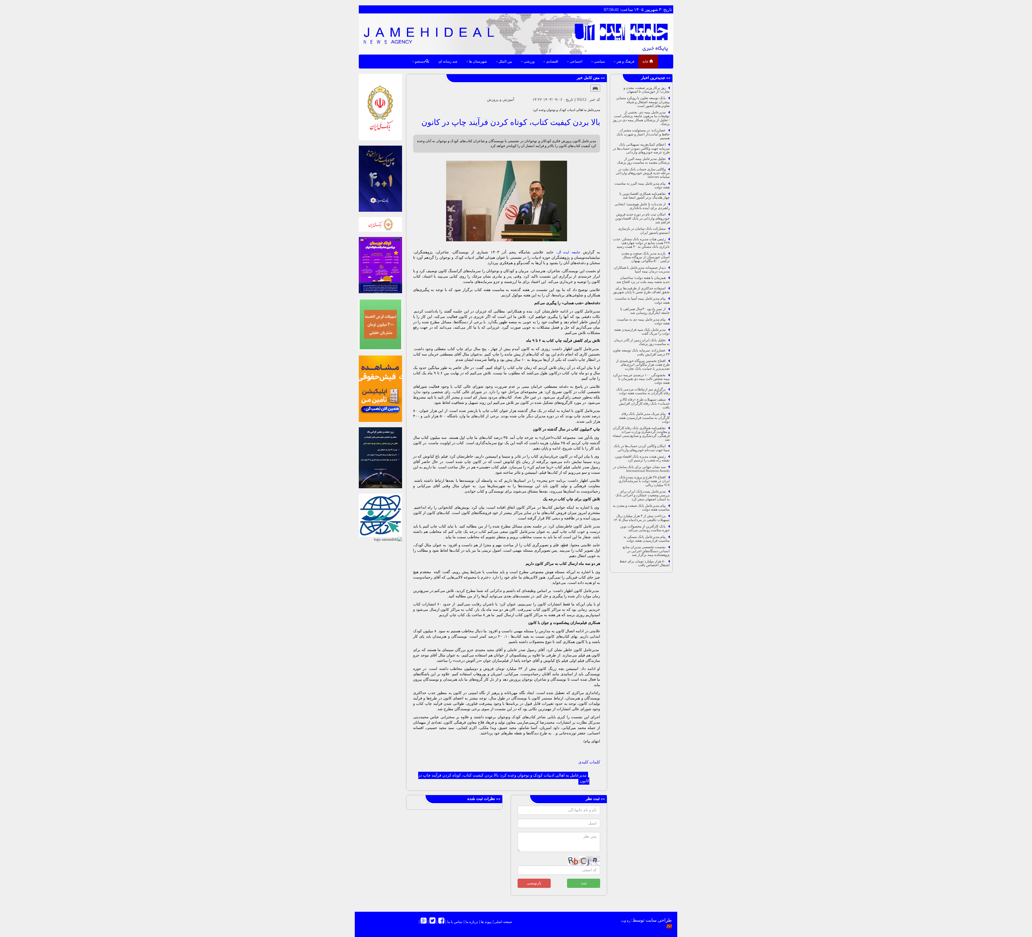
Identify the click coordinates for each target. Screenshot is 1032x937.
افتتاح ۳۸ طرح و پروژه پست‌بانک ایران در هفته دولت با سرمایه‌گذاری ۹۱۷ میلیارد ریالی (644, 481)
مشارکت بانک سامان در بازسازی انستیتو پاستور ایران (644, 230)
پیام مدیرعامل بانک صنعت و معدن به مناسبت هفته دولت (641, 507)
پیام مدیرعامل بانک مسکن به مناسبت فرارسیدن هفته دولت (647, 539)
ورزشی (529, 61)
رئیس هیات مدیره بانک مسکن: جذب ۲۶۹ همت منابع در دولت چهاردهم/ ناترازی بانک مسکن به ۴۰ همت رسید (641, 243)
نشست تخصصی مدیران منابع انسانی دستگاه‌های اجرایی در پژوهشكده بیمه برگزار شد (646, 551)
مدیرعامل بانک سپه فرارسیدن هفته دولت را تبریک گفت (642, 331)
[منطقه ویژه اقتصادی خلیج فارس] (380, 457)
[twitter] (432, 922)
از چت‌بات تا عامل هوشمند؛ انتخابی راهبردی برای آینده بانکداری (642, 206)
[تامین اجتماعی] (380, 388)
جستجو (419, 61)
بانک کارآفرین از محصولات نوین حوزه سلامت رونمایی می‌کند (645, 528)
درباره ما (471, 922)
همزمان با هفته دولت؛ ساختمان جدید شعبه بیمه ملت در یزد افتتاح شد (643, 279)
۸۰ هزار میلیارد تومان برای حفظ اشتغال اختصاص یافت (644, 563)
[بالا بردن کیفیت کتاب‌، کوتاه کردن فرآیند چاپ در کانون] (506, 201)
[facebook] (441, 922)
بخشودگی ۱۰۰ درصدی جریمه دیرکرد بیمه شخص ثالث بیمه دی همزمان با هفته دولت (641, 379)
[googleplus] (424, 922)
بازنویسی (534, 883)
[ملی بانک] (380, 224)
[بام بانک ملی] (380, 107)
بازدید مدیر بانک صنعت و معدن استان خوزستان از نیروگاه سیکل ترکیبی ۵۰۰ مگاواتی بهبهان (645, 257)
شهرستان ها (477, 61)
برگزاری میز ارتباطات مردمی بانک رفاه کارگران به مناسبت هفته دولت (643, 391)
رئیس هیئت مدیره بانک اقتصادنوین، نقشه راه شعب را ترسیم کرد (642, 458)
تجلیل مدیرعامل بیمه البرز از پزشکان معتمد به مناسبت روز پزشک (643, 160)
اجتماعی (575, 61)
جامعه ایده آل (569, 252)
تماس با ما (455, 922)
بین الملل (505, 61)
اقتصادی (551, 61)
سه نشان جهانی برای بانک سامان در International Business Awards (641, 469)
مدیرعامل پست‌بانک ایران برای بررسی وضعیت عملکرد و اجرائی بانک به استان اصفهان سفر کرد (642, 495)
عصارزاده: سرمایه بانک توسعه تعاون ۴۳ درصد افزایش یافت (641, 352)
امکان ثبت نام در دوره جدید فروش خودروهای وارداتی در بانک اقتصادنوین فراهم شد (642, 218)
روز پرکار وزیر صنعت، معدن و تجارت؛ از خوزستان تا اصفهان (647, 90)
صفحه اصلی (502, 922)
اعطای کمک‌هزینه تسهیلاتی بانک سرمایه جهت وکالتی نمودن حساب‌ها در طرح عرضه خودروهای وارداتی (641, 148)
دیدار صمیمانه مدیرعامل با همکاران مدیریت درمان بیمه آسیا (642, 269)
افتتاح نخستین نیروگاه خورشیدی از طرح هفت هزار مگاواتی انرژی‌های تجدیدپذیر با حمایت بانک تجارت (643, 365)
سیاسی (599, 61)
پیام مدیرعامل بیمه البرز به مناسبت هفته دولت (642, 185)
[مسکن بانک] (380, 324)
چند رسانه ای (447, 61)
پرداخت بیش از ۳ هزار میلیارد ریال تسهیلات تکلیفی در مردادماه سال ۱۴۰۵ (641, 518)
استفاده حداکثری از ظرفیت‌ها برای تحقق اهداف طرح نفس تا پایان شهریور (641, 290)
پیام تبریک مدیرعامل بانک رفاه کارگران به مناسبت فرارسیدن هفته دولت (644, 417)
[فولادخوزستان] (380, 265)
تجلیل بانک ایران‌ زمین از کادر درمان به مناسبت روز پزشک (642, 342)
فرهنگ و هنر (625, 61)
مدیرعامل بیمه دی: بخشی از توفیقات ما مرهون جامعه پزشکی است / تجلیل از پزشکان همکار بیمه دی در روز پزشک (641, 118)
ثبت (584, 883)
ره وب (625, 920)
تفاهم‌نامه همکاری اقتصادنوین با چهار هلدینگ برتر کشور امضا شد (644, 195)
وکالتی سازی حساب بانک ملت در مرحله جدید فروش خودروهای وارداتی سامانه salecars (643, 173)
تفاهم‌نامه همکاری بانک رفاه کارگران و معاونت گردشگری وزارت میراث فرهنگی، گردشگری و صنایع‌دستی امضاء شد (641, 433)
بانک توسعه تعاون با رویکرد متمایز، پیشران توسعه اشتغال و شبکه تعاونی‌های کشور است (643, 102)
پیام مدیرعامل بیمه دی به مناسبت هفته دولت (643, 321)
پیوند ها (486, 922)
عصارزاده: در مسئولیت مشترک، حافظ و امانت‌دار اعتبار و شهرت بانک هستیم (643, 134)
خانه (645, 61)
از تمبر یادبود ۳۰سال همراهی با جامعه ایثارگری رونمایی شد (645, 311)
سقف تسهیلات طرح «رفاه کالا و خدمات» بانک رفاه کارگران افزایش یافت (644, 403)
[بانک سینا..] (380, 178)
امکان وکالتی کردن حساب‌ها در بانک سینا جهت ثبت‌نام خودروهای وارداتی (642, 448)
